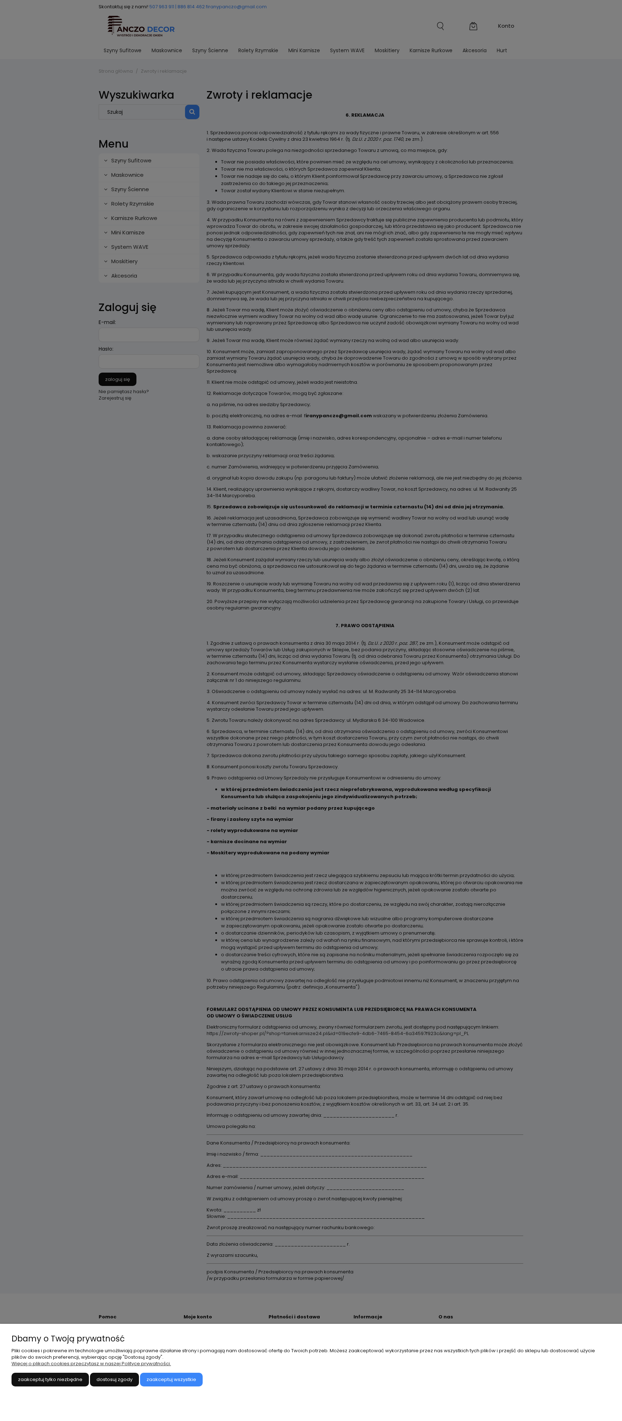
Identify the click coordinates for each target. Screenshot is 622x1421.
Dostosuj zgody (114, 1379)
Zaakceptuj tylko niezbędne (50, 1379)
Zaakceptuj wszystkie (171, 1379)
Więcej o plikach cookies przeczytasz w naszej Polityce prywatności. (91, 1363)
